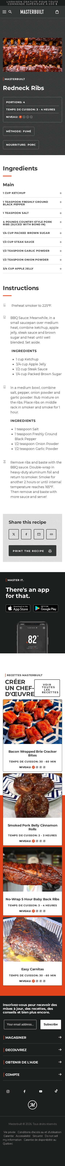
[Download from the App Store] (46, 608)
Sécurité (38, 1136)
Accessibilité (23, 1136)
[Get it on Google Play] (18, 608)
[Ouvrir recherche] (10, 12)
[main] (32, 505)
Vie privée (10, 1132)
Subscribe (51, 1024)
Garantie (9, 1136)
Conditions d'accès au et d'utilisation (39, 1132)
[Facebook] (24, 1091)
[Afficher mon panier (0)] (57, 12)
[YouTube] (40, 1091)
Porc (32, 144)
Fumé (27, 131)
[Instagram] (8, 1091)
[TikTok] (57, 1091)
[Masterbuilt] (32, 11)
